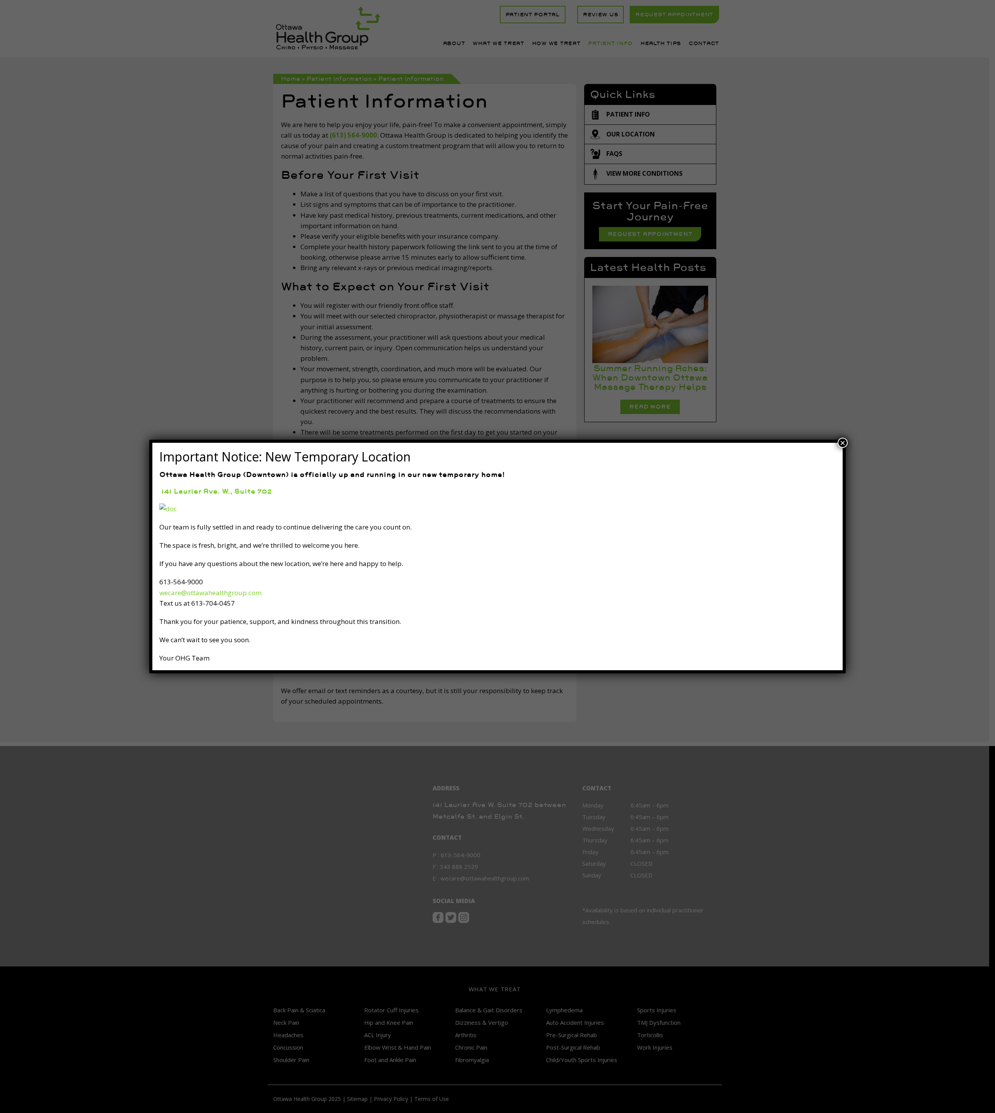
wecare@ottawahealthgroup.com (210, 592)
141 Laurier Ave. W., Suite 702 (215, 491)
